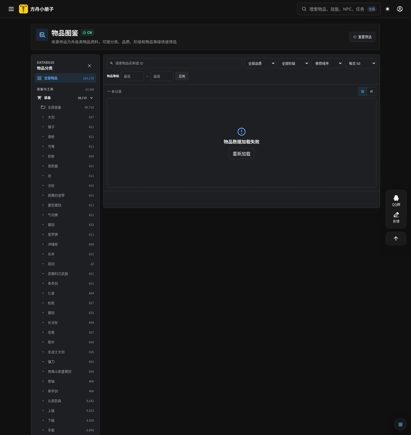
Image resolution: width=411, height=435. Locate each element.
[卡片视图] (362, 91)
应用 (182, 76)
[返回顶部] (396, 238)
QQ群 (396, 204)
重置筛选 (365, 36)
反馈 (396, 221)
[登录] (399, 9)
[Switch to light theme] (387, 9)
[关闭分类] (89, 65)
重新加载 (242, 153)
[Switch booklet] (400, 424)
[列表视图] (371, 91)
